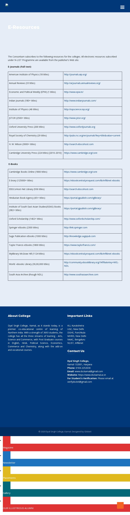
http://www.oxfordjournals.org (79, 126)
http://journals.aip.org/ (75, 74)
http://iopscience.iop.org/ (77, 109)
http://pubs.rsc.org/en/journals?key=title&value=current (92, 135)
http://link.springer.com (75, 227)
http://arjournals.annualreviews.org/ (82, 83)
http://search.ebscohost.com (79, 144)
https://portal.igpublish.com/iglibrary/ (82, 197)
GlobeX (87, 431)
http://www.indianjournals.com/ (80, 100)
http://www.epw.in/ (73, 91)
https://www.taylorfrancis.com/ (80, 244)
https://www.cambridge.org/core (80, 152)
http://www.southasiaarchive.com (81, 274)
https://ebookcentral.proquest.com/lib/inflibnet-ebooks (92, 180)
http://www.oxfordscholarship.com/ (82, 218)
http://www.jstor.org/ (75, 117)
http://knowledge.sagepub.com (80, 236)
